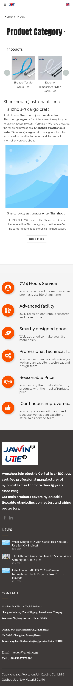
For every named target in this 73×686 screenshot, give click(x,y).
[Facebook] (5, 517)
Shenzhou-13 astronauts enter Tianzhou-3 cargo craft (36, 213)
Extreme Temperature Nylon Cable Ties (50, 87)
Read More (36, 239)
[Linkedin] (11, 517)
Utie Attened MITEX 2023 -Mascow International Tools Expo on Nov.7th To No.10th (37, 573)
